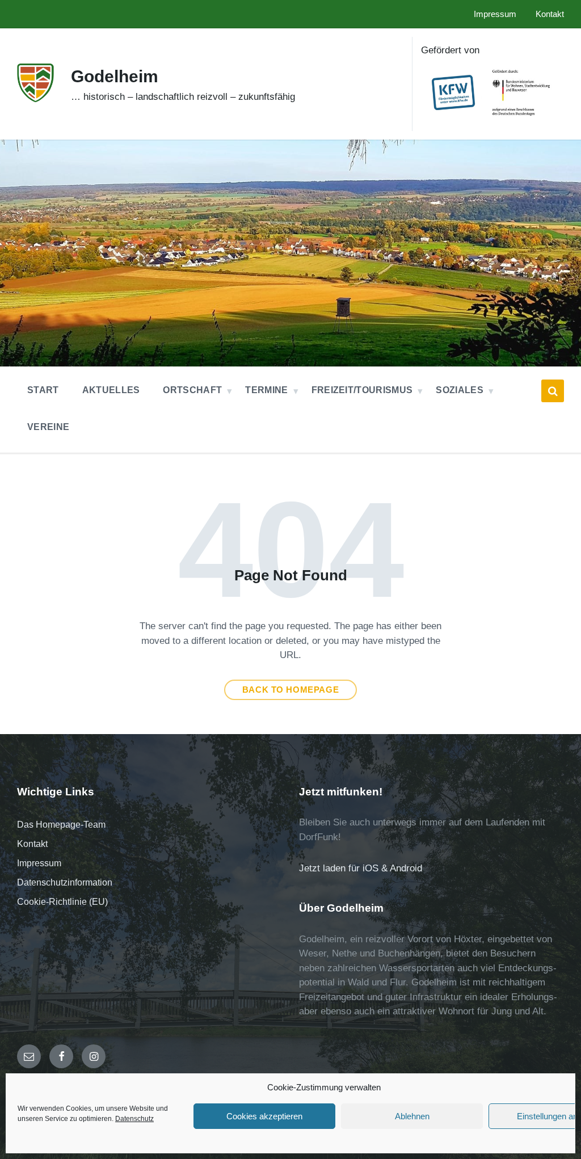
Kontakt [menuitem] (550, 14)
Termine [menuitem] (266, 390)
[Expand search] (552, 391)
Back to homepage (290, 689)
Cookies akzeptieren (264, 1116)
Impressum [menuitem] (495, 14)
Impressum (39, 863)
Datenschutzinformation (64, 882)
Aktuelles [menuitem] (111, 390)
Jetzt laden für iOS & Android (360, 868)
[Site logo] (35, 99)
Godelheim (114, 76)
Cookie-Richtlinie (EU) (62, 902)
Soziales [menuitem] (459, 390)
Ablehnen (412, 1116)
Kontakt (32, 844)
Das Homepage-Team (61, 824)
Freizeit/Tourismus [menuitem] (362, 390)
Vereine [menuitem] (48, 427)
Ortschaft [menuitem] (192, 390)
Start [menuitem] (43, 390)
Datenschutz (134, 1119)
